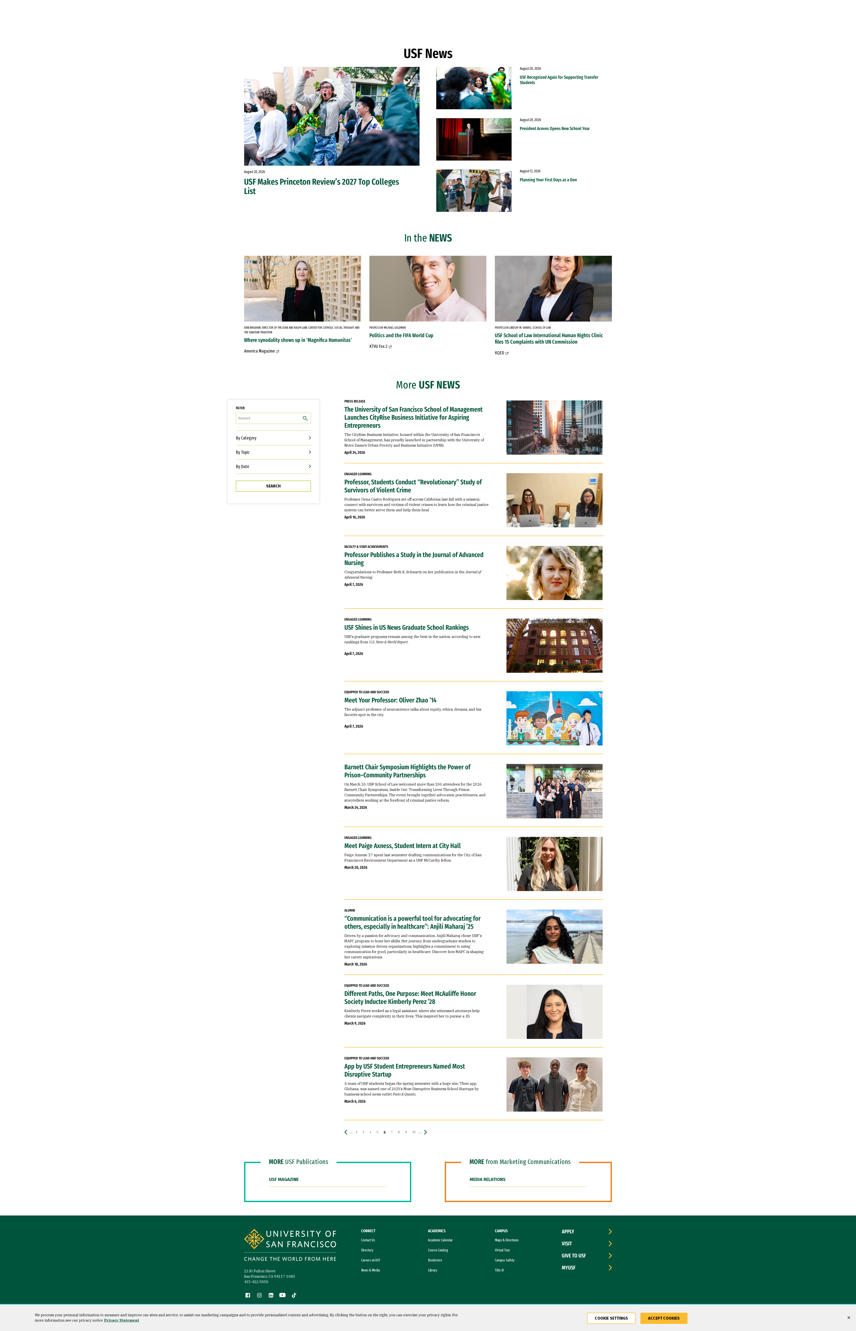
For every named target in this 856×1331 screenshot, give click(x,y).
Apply (568, 1231)
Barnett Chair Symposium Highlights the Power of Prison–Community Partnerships (407, 771)
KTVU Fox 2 (378, 346)
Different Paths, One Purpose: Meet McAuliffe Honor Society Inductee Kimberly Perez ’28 (410, 998)
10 (415, 1132)
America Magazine (259, 351)
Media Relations (488, 1179)
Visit (567, 1243)
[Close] (849, 1318)
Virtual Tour (502, 1250)
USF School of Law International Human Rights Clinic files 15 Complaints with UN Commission (549, 338)
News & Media (370, 1270)
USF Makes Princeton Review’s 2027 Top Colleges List (321, 186)
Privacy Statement (121, 1320)
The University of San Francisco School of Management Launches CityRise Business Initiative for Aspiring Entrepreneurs (413, 417)
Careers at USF (370, 1260)
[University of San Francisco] (290, 1245)
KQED (499, 352)
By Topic (243, 452)
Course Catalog (438, 1250)
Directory (367, 1250)
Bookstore (435, 1260)
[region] (428, 1318)
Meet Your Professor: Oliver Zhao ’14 (390, 700)
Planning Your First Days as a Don (548, 179)
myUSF (569, 1267)
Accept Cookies (664, 1318)
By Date (242, 466)
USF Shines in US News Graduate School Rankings (406, 627)
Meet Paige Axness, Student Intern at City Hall (402, 846)
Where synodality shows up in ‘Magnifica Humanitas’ (298, 340)
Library (432, 1270)
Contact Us (368, 1240)
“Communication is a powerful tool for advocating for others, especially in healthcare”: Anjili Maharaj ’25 (412, 922)
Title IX (499, 1270)
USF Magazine (284, 1179)
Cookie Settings (611, 1318)
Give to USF (574, 1255)
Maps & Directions (507, 1240)
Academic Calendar (440, 1240)
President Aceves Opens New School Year (555, 128)
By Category (246, 438)
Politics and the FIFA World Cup (401, 335)
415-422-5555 (256, 1281)
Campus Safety (504, 1260)
